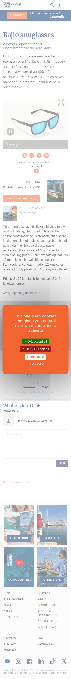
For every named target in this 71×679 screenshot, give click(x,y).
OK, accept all (37, 341)
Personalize (35, 357)
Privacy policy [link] (35, 363)
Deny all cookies (37, 349)
